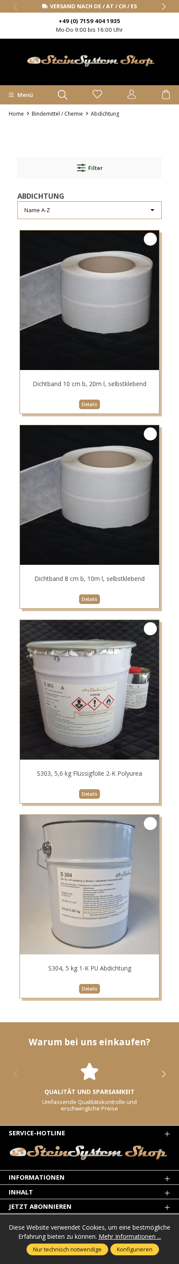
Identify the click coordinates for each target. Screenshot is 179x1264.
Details (89, 404)
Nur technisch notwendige (67, 1249)
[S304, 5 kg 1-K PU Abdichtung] (89, 884)
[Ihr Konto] (131, 95)
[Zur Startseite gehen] (89, 61)
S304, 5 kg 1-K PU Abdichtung (89, 968)
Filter (95, 168)
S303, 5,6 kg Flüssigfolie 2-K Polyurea (89, 773)
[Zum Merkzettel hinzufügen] (150, 239)
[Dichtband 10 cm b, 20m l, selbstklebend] (89, 300)
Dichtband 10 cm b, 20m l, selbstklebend (89, 384)
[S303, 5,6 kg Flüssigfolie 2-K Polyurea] (89, 689)
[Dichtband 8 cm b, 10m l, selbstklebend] (89, 494)
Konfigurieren (134, 1249)
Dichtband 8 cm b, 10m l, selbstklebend (89, 578)
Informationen (37, 1177)
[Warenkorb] (166, 95)
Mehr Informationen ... (130, 1236)
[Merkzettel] (97, 95)
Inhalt (21, 1192)
